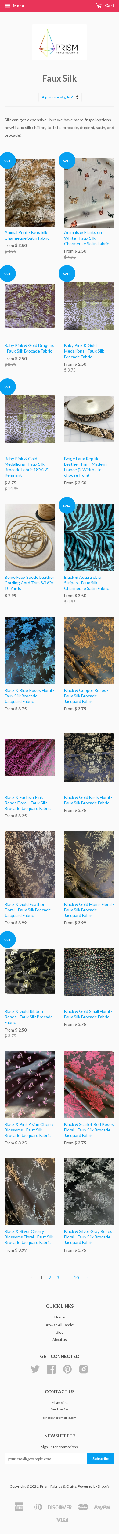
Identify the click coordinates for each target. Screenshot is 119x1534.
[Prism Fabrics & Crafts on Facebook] (51, 1371)
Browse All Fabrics (60, 1324)
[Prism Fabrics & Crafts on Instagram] (83, 1371)
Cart (109, 5)
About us (59, 1339)
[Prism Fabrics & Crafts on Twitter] (35, 1371)
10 (76, 1277)
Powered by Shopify (94, 1486)
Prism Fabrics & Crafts (58, 1486)
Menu (18, 5)
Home (59, 1317)
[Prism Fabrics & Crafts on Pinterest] (67, 1371)
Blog (59, 1332)
